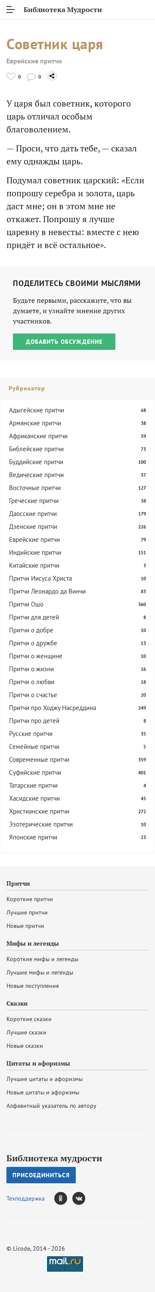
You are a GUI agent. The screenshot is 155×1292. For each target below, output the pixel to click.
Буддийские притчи (36, 462)
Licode (21, 1248)
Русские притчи (31, 733)
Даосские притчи (33, 513)
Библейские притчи (36, 449)
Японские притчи (33, 837)
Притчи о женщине (35, 656)
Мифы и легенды (32, 943)
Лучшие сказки (26, 1032)
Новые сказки (24, 1046)
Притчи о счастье (33, 695)
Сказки (17, 1003)
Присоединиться (41, 1175)
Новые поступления (32, 986)
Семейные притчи (34, 746)
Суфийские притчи (35, 772)
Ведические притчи (36, 475)
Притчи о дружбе (33, 643)
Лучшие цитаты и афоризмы (44, 1079)
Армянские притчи (35, 423)
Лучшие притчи (27, 912)
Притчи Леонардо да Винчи (47, 591)
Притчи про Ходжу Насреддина (52, 708)
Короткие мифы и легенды (42, 959)
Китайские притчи (34, 565)
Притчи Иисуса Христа (40, 578)
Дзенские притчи (33, 526)
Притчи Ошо (26, 604)
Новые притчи (25, 926)
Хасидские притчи (34, 798)
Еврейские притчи (34, 61)
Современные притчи (39, 759)
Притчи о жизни (31, 669)
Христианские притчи (39, 811)
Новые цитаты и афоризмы (42, 1092)
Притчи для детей (34, 617)
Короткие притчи (29, 899)
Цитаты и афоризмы (38, 1063)
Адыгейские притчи (36, 410)
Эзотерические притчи (41, 824)
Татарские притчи (33, 785)
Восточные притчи (35, 488)
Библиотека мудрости (54, 1158)
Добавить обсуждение (64, 342)
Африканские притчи (38, 436)
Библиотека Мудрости (63, 9)
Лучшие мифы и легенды (39, 972)
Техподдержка (25, 1198)
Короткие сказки (29, 1019)
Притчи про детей (34, 721)
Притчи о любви (31, 682)
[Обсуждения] (31, 76)
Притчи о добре (31, 630)
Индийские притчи (35, 552)
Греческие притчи (34, 501)
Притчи (18, 883)
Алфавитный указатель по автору (51, 1106)
